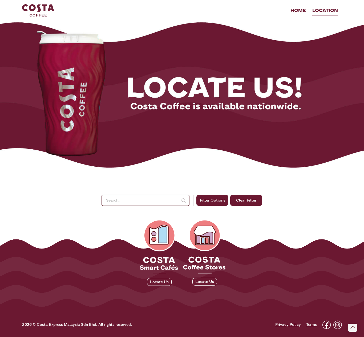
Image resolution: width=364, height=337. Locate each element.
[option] (182, 94)
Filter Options (212, 200)
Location (325, 10)
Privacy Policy (288, 324)
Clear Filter (246, 200)
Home (298, 10)
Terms (311, 324)
